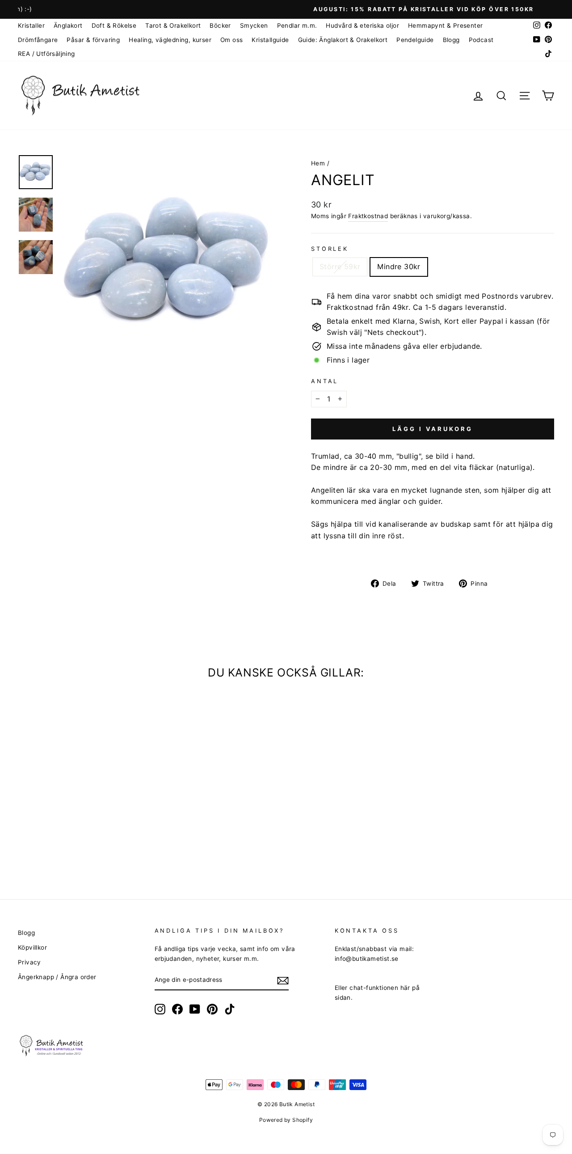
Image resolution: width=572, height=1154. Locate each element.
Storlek (330, 248)
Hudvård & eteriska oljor (362, 25)
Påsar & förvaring (93, 39)
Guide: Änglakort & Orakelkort (343, 39)
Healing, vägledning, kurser (170, 39)
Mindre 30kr (398, 266)
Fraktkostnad (368, 216)
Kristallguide (270, 39)
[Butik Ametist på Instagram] (160, 1009)
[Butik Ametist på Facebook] (177, 1009)
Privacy (29, 962)
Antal (324, 381)
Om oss (231, 39)
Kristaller (31, 25)
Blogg (451, 39)
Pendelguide (414, 39)
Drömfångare (38, 39)
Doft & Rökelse (114, 25)
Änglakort (68, 25)
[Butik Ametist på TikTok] (229, 1009)
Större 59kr (340, 266)
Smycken (254, 25)
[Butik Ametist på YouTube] (194, 1009)
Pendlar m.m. (297, 25)
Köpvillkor (32, 947)
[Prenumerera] (283, 980)
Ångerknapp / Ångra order (57, 977)
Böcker (220, 25)
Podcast (481, 39)
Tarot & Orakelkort (173, 25)
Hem (318, 163)
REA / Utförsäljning (46, 53)
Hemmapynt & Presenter (445, 25)
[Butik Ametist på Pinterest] (212, 1009)
